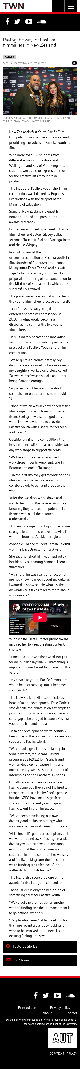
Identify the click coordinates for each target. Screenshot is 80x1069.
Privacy (72, 1053)
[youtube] (28, 22)
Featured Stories (24, 947)
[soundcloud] (41, 22)
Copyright (57, 1053)
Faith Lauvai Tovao (14, 63)
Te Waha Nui (13, 6)
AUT (73, 1030)
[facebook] (7, 22)
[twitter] (17, 22)
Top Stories (20, 960)
